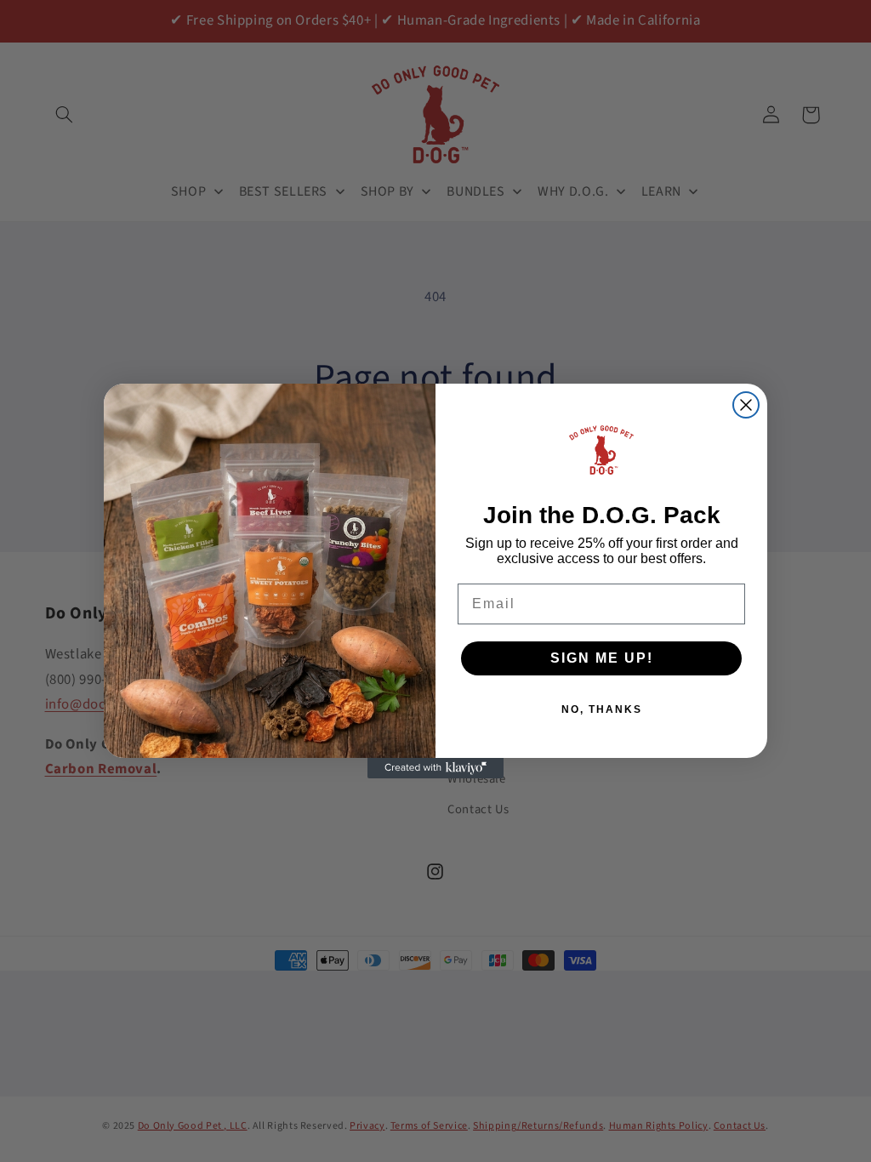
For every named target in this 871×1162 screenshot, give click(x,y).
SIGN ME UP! (601, 658)
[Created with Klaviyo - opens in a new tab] (435, 768)
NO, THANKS (601, 709)
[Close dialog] (746, 405)
